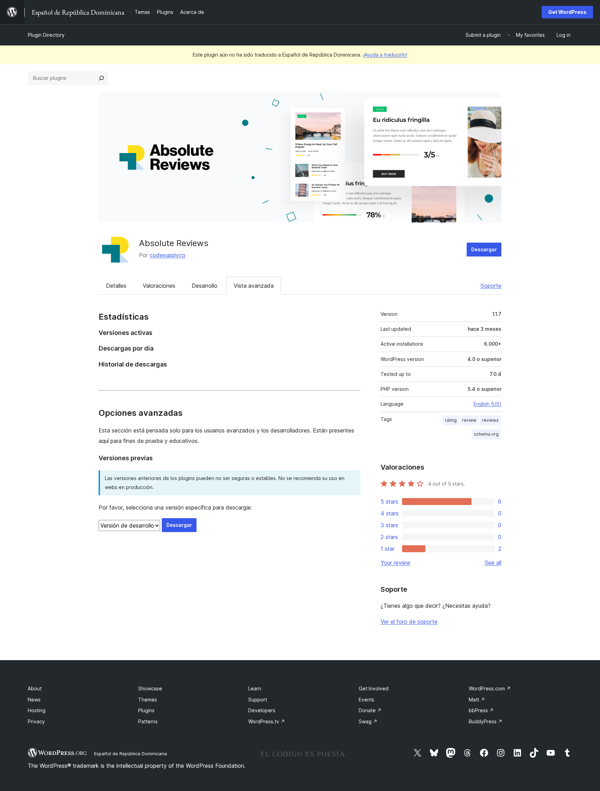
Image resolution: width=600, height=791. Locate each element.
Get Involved (374, 688)
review (469, 420)
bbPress (481, 710)
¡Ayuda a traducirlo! (385, 55)
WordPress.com (490, 688)
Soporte (491, 285)
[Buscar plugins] (101, 78)
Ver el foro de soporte (409, 621)
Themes (147, 699)
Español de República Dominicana (130, 753)
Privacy (36, 721)
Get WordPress (567, 12)
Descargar (484, 249)
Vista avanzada (254, 285)
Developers (261, 710)
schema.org (486, 434)
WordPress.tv (266, 721)
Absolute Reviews (173, 243)
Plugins (146, 710)
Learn (254, 688)
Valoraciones (159, 285)
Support (257, 699)
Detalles (116, 285)
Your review (395, 562)
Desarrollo (204, 285)
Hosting (36, 710)
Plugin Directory (46, 35)
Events (366, 699)
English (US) (487, 404)
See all (493, 562)
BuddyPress (485, 721)
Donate (370, 710)
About (35, 688)
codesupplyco (167, 255)
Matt (477, 699)
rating (451, 420)
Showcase (150, 688)
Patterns (148, 721)
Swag (368, 721)
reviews (490, 420)
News (34, 699)
